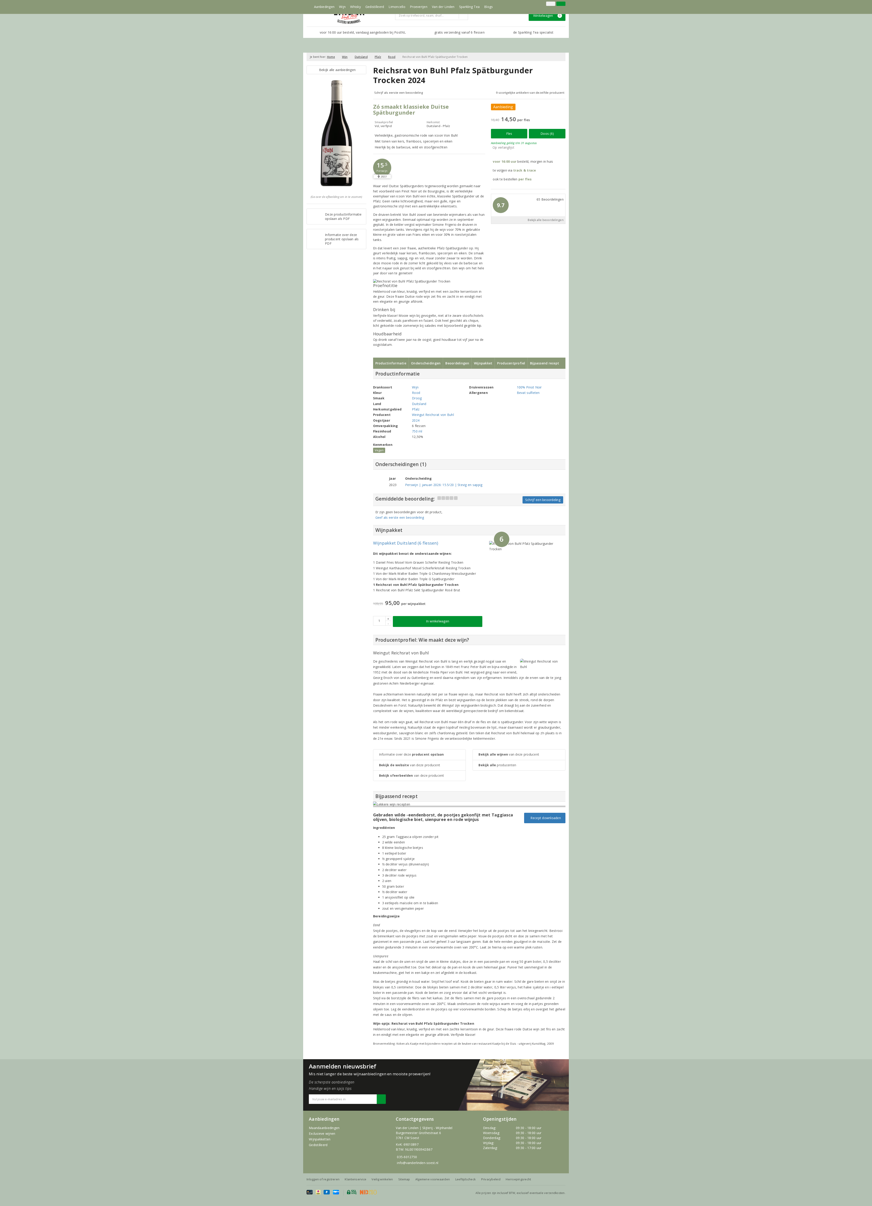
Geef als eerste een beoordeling (399, 517)
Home (331, 57)
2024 (415, 420)
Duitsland (361, 57)
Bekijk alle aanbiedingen (336, 70)
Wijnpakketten (319, 1139)
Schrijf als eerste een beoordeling (398, 93)
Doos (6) (547, 133)
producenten (497, 765)
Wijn (342, 7)
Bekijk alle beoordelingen (546, 220)
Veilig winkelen (382, 1179)
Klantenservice (355, 1179)
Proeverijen (418, 7)
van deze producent (409, 765)
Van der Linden (443, 7)
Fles (509, 133)
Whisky (355, 7)
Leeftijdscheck (465, 1179)
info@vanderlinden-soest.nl (417, 1163)
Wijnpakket (483, 363)
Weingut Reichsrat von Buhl (433, 415)
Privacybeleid (490, 1179)
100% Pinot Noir (529, 387)
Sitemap (404, 1179)
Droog (417, 398)
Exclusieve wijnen (322, 1133)
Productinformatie (390, 363)
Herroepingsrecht (518, 1179)
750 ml (417, 431)
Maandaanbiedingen (324, 1128)
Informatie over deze (411, 754)
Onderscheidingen (426, 363)
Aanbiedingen (324, 7)
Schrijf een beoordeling (542, 500)
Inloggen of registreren (323, 1179)
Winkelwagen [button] (547, 15)
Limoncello (397, 7)
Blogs (488, 7)
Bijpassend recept (544, 363)
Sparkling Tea (469, 7)
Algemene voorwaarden (432, 1179)
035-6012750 (407, 1157)
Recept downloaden (545, 818)
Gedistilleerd (374, 7)
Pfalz (378, 57)
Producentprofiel (511, 363)
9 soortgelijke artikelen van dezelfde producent (530, 93)
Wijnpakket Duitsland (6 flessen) (405, 543)
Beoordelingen (457, 363)
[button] (382, 168)
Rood (391, 57)
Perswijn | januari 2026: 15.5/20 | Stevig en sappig (444, 485)
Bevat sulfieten (528, 393)
